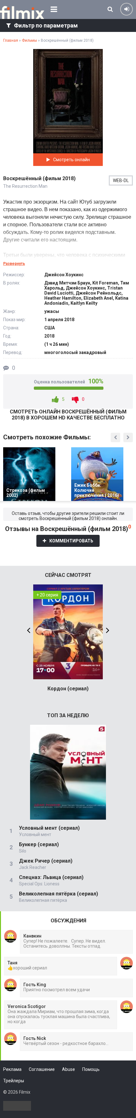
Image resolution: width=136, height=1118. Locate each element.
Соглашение (42, 1069)
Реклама (12, 1069)
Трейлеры (13, 1080)
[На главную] (22, 12)
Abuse (68, 1069)
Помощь (91, 1069)
